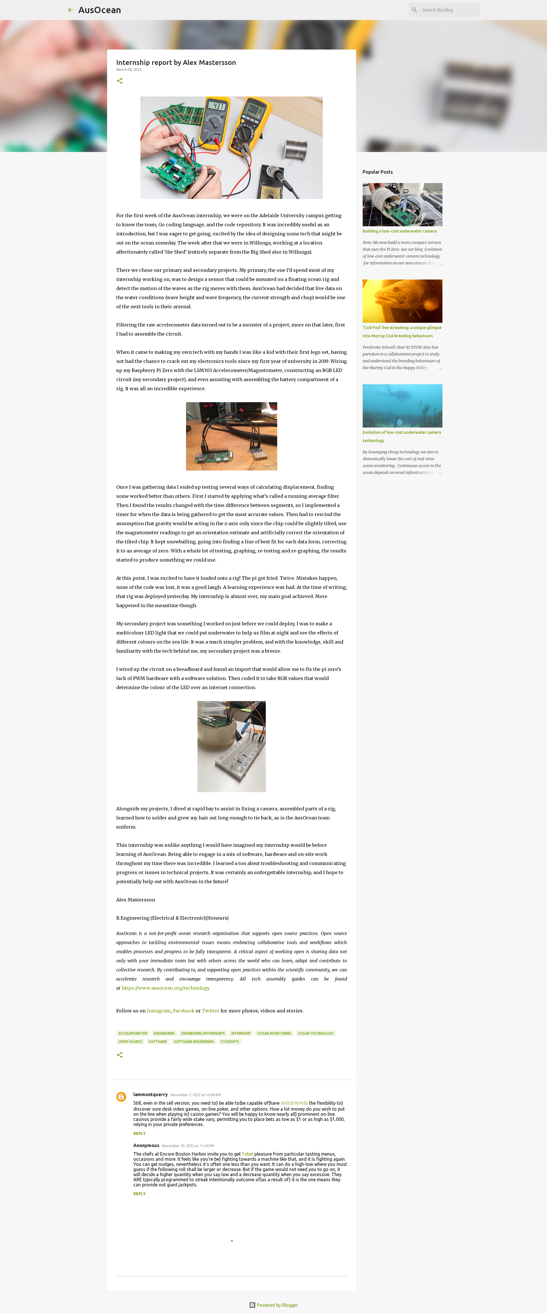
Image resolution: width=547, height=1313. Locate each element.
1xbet (247, 1153)
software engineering (194, 1041)
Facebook (183, 1011)
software (158, 1041)
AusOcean (99, 10)
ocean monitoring (274, 1033)
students (230, 1041)
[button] (119, 81)
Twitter (210, 1011)
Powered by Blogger (277, 1305)
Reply (139, 1133)
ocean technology (316, 1033)
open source (130, 1041)
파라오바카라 (294, 1103)
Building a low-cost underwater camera (400, 231)
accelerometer (133, 1033)
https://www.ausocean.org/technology (166, 988)
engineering (164, 1033)
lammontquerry (150, 1094)
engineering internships (203, 1033)
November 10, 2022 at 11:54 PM (188, 1146)
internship (241, 1033)
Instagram (158, 1011)
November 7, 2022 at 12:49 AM (195, 1095)
